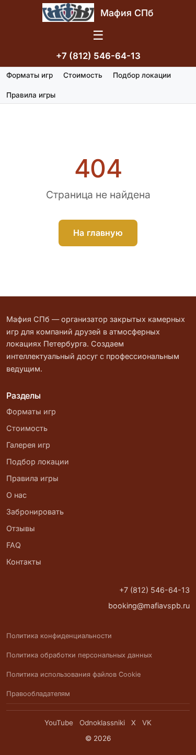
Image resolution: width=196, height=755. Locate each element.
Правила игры (30, 95)
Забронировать (35, 511)
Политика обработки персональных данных (79, 655)
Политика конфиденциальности (59, 636)
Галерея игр (28, 444)
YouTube (58, 722)
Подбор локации (142, 75)
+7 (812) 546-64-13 (98, 56)
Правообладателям (38, 694)
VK (147, 722)
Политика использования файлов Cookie (73, 674)
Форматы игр (29, 75)
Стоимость (82, 75)
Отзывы (20, 528)
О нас (16, 494)
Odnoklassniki (102, 722)
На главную (98, 232)
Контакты (23, 561)
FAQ (13, 545)
